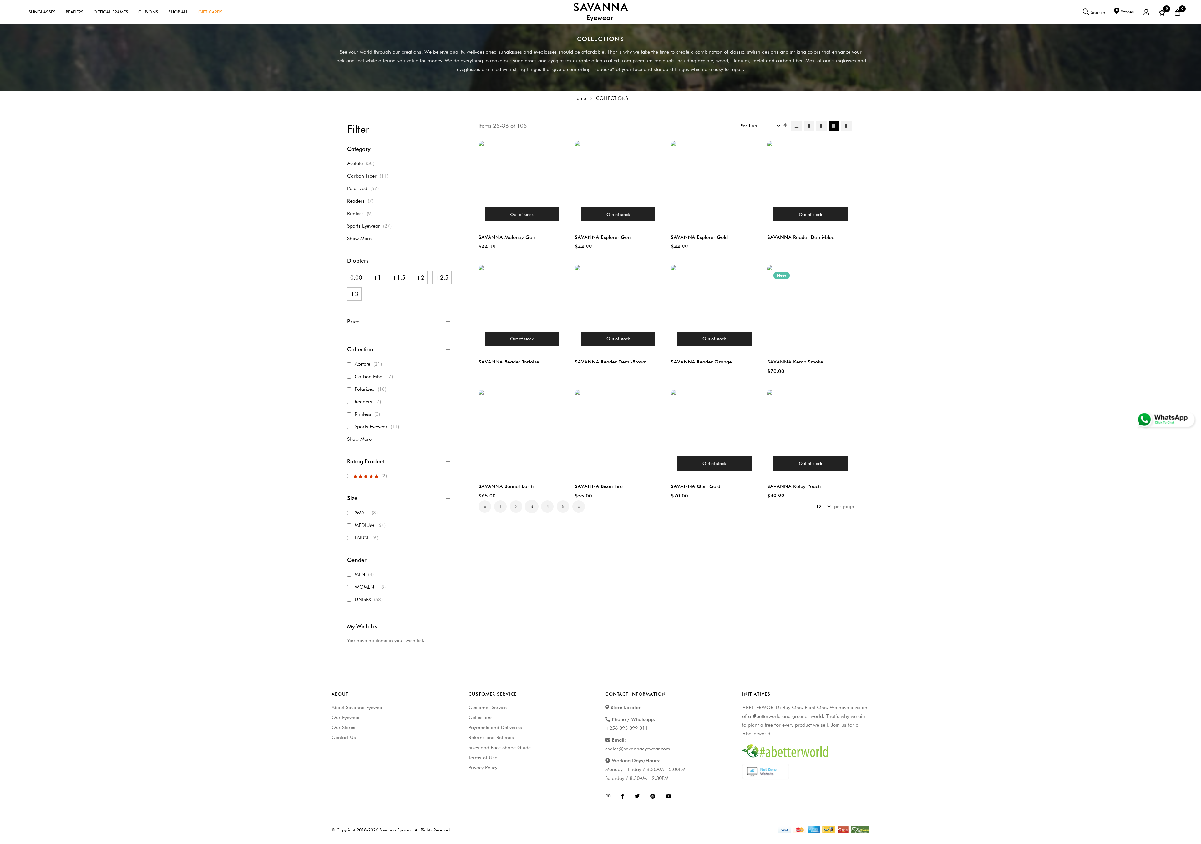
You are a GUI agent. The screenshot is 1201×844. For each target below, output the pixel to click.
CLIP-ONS (148, 11)
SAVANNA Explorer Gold (699, 237)
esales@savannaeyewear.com (637, 749)
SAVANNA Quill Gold (695, 486)
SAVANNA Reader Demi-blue (800, 237)
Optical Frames (111, 11)
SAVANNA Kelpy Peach (794, 486)
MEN (365, 574)
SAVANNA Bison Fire (599, 486)
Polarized (364, 188)
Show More (359, 238)
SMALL (367, 513)
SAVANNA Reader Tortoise (509, 362)
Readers (75, 11)
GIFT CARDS (210, 11)
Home (580, 98)
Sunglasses (42, 11)
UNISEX (369, 599)
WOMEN (371, 587)
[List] (796, 126)
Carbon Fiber (369, 176)
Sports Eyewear (371, 226)
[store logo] (600, 12)
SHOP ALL (178, 11)
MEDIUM (371, 525)
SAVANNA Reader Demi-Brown (610, 362)
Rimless (361, 213)
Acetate (362, 163)
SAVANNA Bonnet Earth (506, 486)
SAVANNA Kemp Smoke (795, 362)
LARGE (367, 538)
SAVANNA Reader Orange (701, 362)
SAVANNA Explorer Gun (603, 237)
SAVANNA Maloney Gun (507, 237)
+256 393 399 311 (626, 728)
